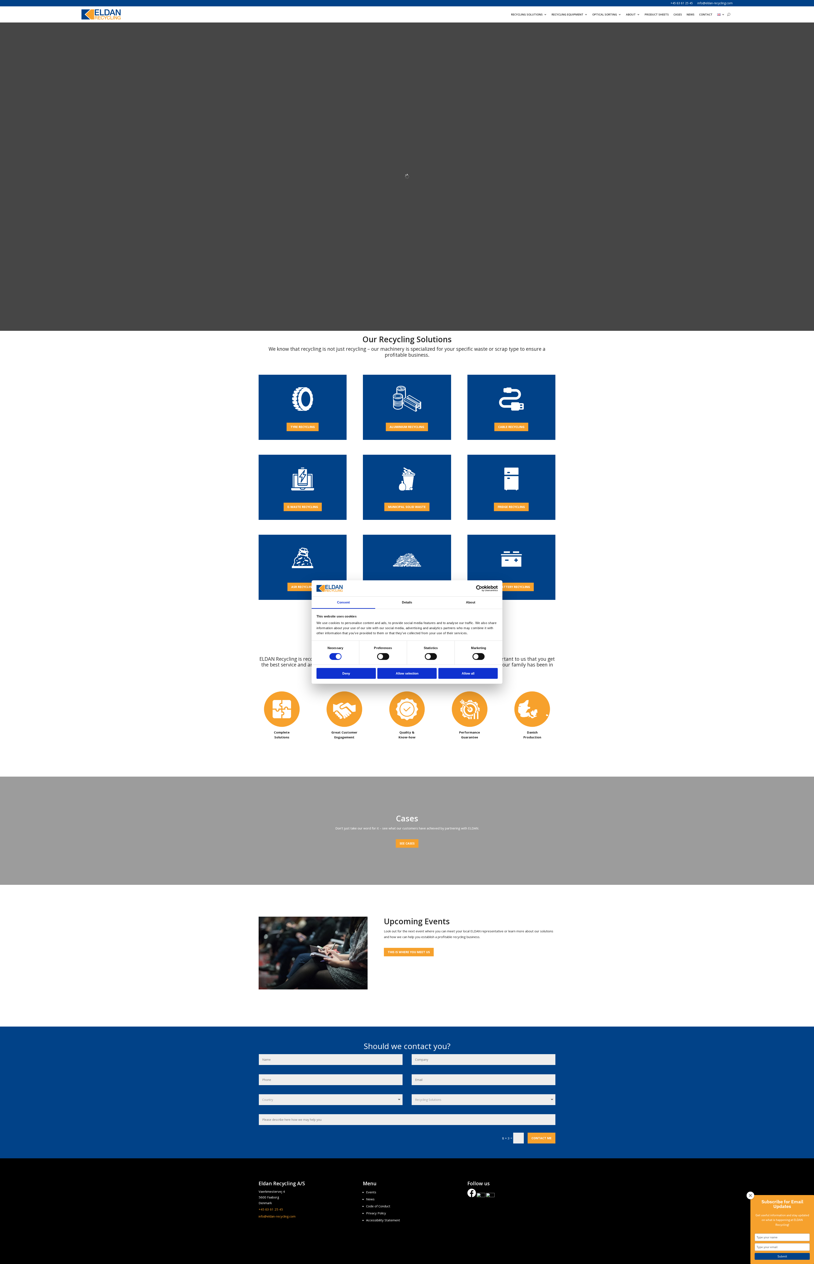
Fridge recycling (511, 507)
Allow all (468, 673)
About (631, 14)
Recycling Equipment (567, 14)
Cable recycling (511, 427)
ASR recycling (302, 587)
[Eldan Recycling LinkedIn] (481, 1196)
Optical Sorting (604, 14)
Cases (677, 14)
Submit (782, 1256)
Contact (705, 14)
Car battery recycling (511, 587)
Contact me (541, 1138)
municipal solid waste (407, 507)
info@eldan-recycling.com (715, 3)
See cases (407, 843)
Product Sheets (657, 14)
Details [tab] (407, 602)
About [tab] (470, 602)
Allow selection (407, 673)
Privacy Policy (376, 1213)
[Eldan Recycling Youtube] (490, 1196)
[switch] (383, 656)
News (690, 14)
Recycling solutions (527, 14)
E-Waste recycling (302, 507)
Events (371, 1192)
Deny (346, 673)
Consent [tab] (343, 602)
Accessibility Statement (383, 1220)
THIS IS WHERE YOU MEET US (409, 952)
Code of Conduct (378, 1206)
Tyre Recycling (302, 427)
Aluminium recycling (407, 427)
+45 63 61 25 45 (681, 3)
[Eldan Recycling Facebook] (472, 1196)
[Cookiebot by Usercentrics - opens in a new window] (479, 588)
